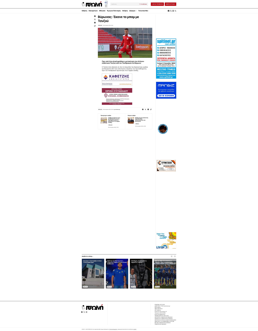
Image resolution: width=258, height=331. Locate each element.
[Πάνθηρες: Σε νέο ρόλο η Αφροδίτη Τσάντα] (141, 274)
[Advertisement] (166, 26)
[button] (175, 10)
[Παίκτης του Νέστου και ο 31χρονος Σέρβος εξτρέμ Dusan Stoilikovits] (117, 274)
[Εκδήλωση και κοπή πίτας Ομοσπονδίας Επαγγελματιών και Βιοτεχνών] (138, 121)
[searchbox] (124, 4)
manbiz (135, 329)
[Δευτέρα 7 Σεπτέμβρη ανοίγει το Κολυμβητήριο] (93, 274)
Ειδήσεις (137, 123)
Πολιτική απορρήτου (113, 329)
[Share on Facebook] (95, 16)
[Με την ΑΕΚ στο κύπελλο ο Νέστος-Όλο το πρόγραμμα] (165, 274)
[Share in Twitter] (95, 19)
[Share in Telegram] (95, 22)
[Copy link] (95, 26)
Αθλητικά (100, 25)
